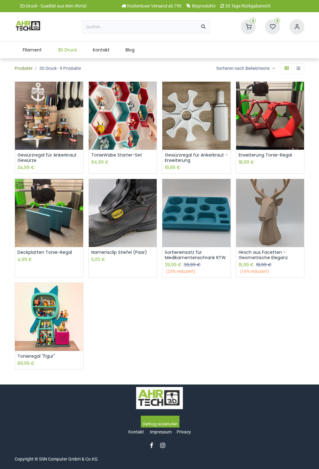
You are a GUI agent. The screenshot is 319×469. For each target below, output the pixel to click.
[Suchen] (203, 27)
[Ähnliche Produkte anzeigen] (79, 134)
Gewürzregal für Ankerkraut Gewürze (47, 157)
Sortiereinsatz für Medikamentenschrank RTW (195, 255)
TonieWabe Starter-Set (116, 155)
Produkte (23, 68)
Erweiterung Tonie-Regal (265, 155)
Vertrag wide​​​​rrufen (160, 424)
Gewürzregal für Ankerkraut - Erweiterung (196, 157)
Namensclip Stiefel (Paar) (119, 252)
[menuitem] (32, 50)
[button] (260, 68)
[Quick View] (79, 92)
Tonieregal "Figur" (36, 356)
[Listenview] (298, 68)
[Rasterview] (286, 68)
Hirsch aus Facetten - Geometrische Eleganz (263, 255)
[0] (248, 26)
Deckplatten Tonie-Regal (44, 252)
